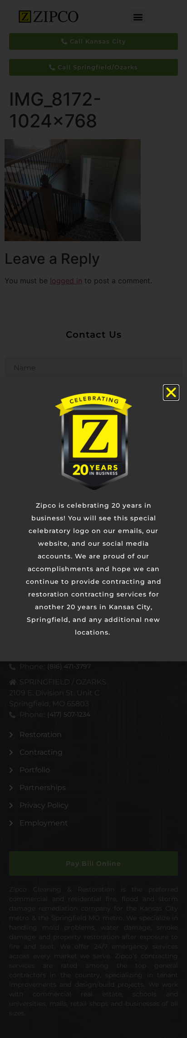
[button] (171, 392)
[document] (93, 519)
